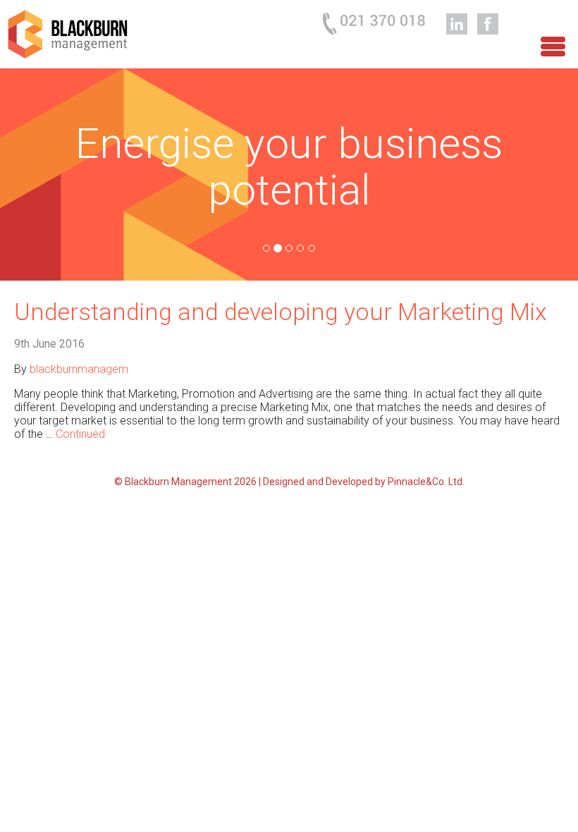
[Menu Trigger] (553, 44)
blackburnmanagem (79, 369)
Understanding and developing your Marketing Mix (280, 312)
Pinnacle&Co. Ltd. (426, 481)
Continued (80, 434)
